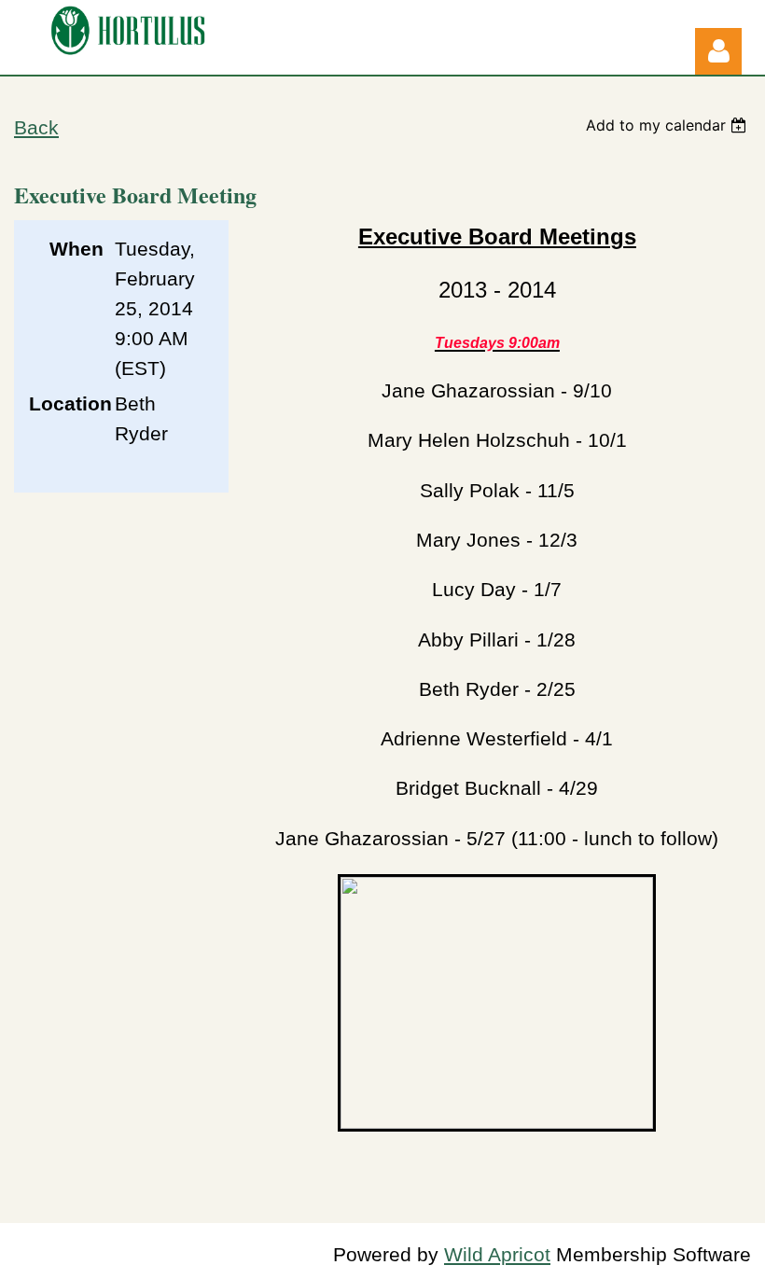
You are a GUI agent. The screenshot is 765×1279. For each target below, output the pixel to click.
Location (66, 404)
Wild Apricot (497, 1255)
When (76, 249)
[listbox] (668, 125)
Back (36, 128)
